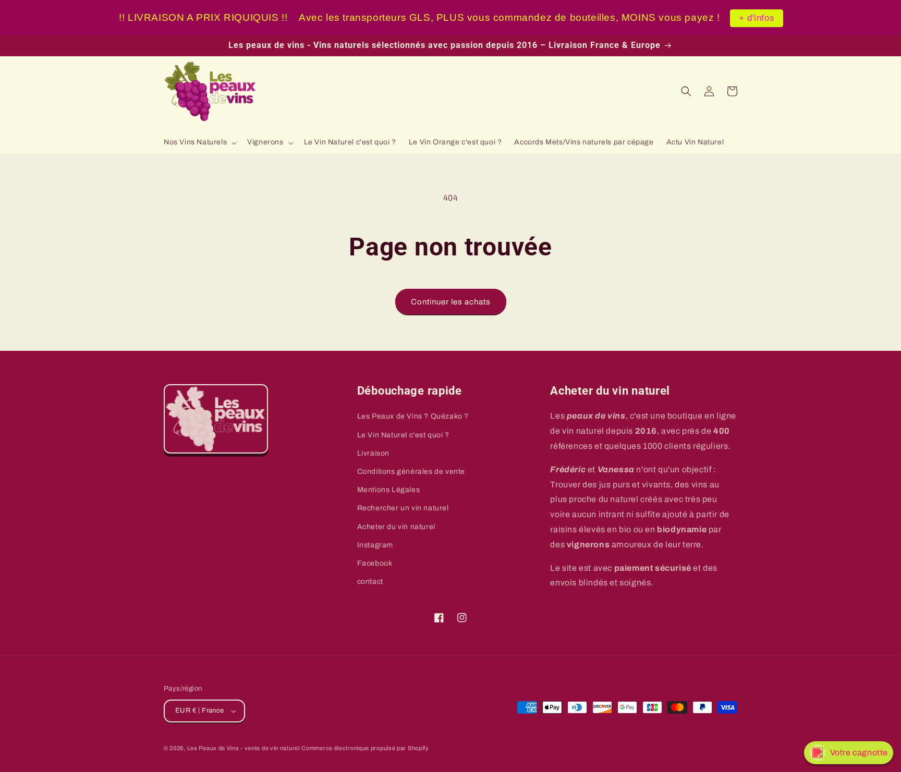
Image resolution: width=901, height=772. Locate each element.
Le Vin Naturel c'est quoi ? (403, 435)
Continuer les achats (451, 302)
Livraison (373, 453)
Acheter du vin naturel (396, 527)
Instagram (375, 545)
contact (370, 581)
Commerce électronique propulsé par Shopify (365, 748)
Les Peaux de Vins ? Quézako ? (413, 416)
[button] (199, 142)
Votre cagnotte (859, 752)
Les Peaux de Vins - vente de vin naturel (243, 748)
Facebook (375, 563)
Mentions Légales (388, 490)
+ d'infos (756, 18)
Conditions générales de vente (411, 471)
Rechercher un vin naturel (403, 508)
